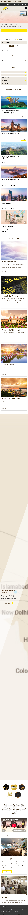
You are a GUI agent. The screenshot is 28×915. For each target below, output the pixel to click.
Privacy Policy (10, 911)
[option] (14, 21)
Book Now (23, 116)
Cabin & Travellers (5, 58)
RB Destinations (6, 603)
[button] (7, 40)
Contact (9, 4)
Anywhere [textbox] (10, 93)
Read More (7, 871)
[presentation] (6, 39)
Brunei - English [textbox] (16, 4)
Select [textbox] (16, 50)
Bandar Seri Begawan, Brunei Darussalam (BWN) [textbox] (8, 50)
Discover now (14, 30)
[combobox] (17, 4)
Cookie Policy (10, 913)
